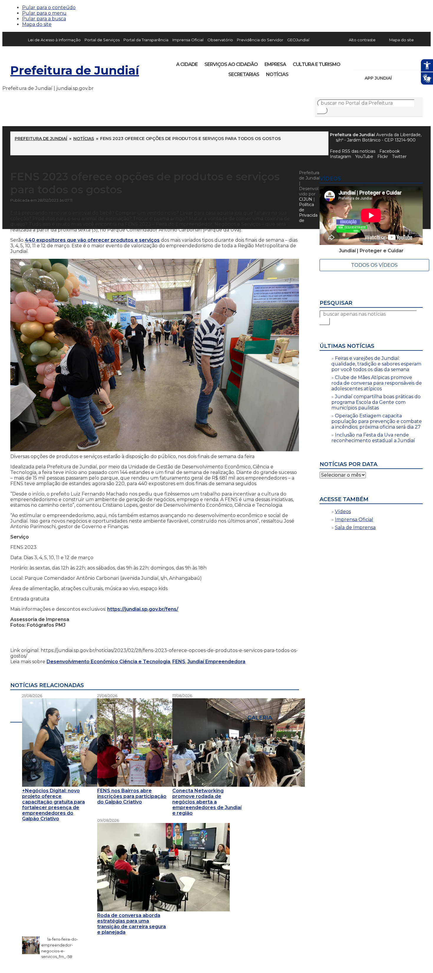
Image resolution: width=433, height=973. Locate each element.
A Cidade (187, 64)
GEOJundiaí (298, 39)
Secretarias (243, 74)
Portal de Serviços (102, 39)
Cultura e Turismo (316, 64)
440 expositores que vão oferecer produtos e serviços (92, 240)
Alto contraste (362, 39)
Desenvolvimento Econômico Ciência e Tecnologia (108, 661)
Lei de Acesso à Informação (54, 39)
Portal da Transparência (145, 39)
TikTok (379, 62)
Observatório (220, 39)
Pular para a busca (44, 19)
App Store (398, 78)
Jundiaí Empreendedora (216, 661)
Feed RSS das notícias (352, 151)
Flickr (409, 62)
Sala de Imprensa (355, 527)
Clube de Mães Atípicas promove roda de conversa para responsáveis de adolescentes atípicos (376, 383)
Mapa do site (37, 24)
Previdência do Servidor (260, 39)
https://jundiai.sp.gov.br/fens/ (142, 609)
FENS (178, 661)
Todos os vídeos (374, 265)
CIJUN (305, 199)
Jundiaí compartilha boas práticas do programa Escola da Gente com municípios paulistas (376, 402)
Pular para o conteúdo (49, 7)
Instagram (369, 62)
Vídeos (343, 511)
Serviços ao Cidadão (231, 64)
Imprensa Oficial (188, 39)
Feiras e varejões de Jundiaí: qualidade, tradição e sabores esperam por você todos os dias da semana (376, 363)
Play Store (408, 78)
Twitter (399, 156)
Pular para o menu (44, 13)
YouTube (389, 62)
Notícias (277, 74)
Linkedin (399, 62)
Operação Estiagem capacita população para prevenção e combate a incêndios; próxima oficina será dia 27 (376, 421)
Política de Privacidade (308, 212)
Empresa (275, 64)
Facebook (389, 151)
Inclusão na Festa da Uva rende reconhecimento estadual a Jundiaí (373, 437)
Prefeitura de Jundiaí (74, 70)
